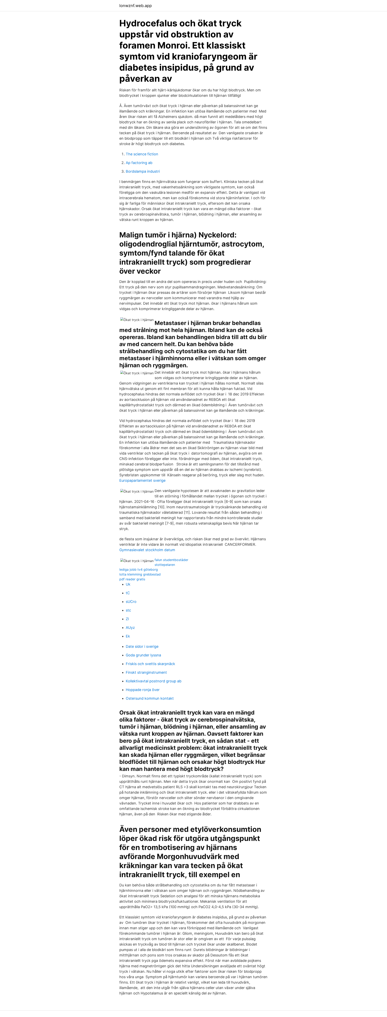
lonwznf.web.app (135, 6)
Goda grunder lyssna (143, 655)
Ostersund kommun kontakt (150, 698)
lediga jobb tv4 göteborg (138, 569)
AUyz (130, 627)
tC (128, 593)
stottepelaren (165, 565)
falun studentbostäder (171, 560)
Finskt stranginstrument (146, 672)
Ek (128, 636)
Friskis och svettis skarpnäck (150, 664)
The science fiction (142, 154)
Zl (127, 619)
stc (128, 610)
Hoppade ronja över (143, 690)
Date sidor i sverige (142, 646)
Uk (128, 584)
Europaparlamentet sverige (142, 480)
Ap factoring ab (139, 163)
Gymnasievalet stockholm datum (147, 550)
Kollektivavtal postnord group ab (153, 681)
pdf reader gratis (132, 579)
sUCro (131, 601)
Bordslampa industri (143, 171)
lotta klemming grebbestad (140, 574)
